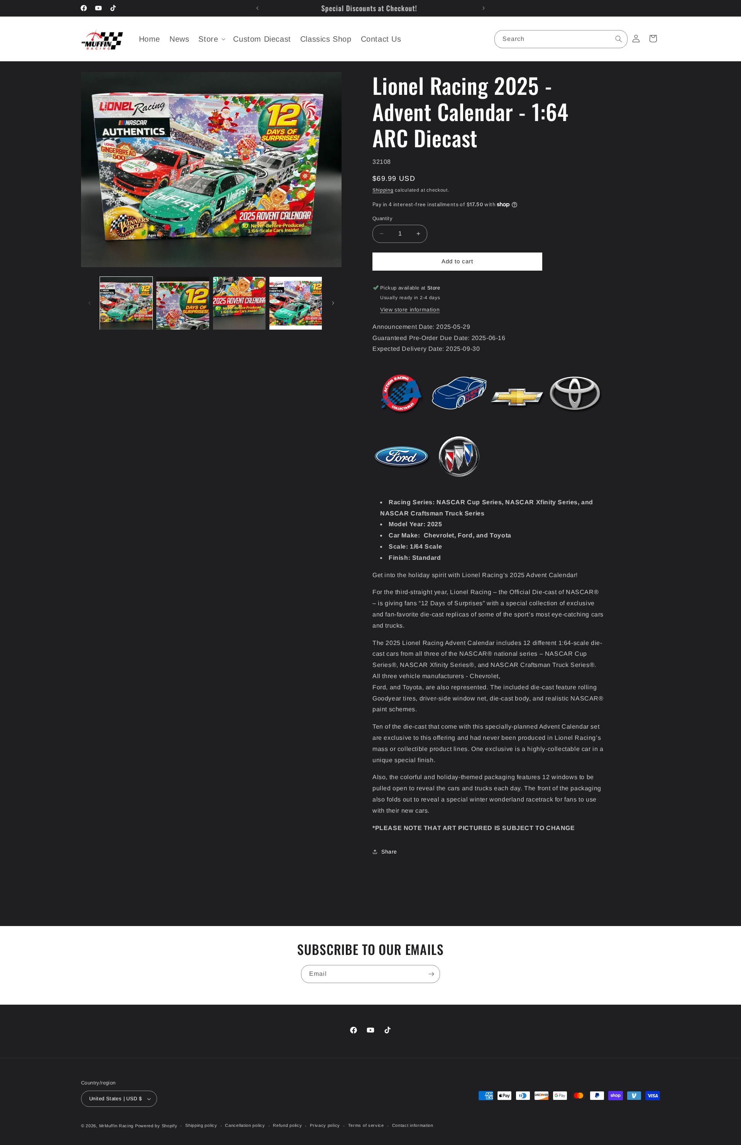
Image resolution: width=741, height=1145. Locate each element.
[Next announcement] (483, 8)
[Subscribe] (431, 974)
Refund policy (287, 1125)
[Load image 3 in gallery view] (239, 303)
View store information (410, 309)
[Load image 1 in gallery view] (126, 303)
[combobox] (561, 39)
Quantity (382, 218)
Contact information (412, 1125)
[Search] (618, 38)
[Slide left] (89, 303)
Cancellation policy (245, 1125)
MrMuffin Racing (116, 1125)
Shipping (383, 190)
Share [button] (389, 852)
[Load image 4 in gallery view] (295, 303)
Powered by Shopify (156, 1125)
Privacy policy (325, 1125)
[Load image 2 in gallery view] (182, 303)
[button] (211, 39)
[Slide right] (333, 303)
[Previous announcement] (257, 8)
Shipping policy (201, 1125)
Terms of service (366, 1125)
